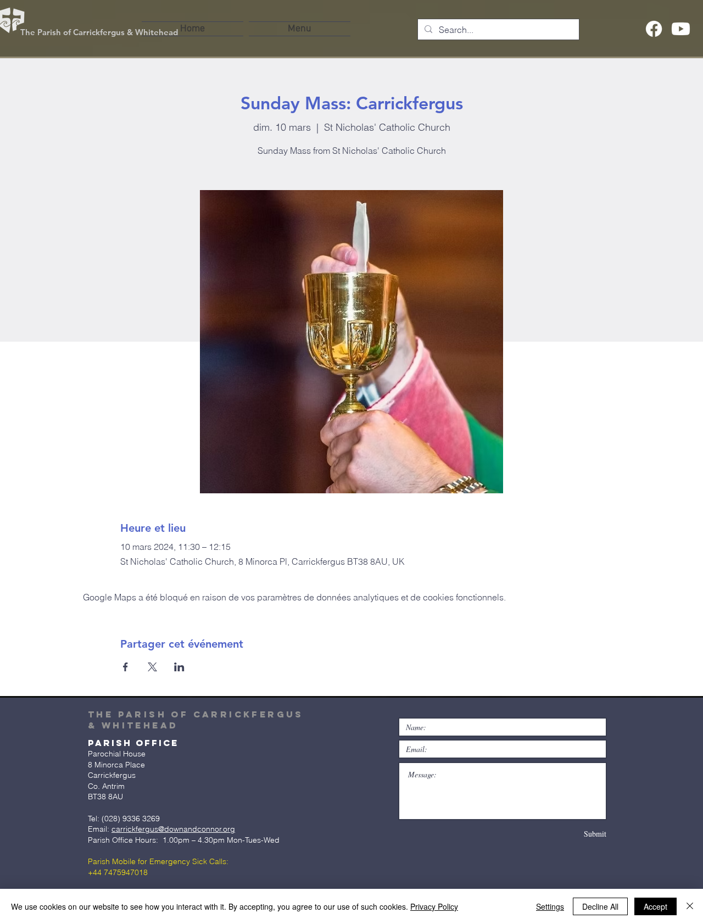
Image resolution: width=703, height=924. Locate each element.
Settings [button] (550, 906)
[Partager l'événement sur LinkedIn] (179, 667)
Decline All (600, 906)
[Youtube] (680, 29)
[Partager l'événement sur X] (152, 667)
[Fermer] (689, 906)
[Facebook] (654, 29)
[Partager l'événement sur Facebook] (125, 667)
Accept (655, 906)
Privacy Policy (434, 906)
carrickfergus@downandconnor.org (173, 829)
